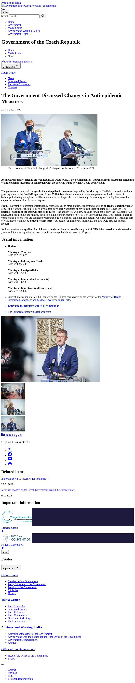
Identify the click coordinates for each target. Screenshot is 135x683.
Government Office (18, 33)
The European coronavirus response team (29, 311)
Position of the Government (22, 587)
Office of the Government (18, 649)
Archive (12, 642)
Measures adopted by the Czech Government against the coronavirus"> (38, 490)
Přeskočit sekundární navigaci (16, 61)
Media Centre (15, 27)
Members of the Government (23, 581)
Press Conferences (17, 615)
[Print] (10, 464)
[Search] (42, 16)
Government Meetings (19, 618)
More (5, 552)
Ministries (13, 590)
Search (4, 16)
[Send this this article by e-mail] (10, 460)
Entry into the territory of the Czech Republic (33, 305)
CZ (3, 8)
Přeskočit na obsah (11, 2)
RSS (10, 675)
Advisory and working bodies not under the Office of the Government (44, 636)
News (11, 78)
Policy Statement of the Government (27, 584)
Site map (12, 672)
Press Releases (15, 612)
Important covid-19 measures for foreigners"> (25, 478)
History (12, 593)
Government (14, 24)
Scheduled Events (17, 81)
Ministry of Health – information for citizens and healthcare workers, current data (65, 298)
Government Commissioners (23, 639)
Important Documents (19, 84)
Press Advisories (16, 606)
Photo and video (16, 621)
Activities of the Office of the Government (30, 633)
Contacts (12, 87)
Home (11, 22)
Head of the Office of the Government (28, 655)
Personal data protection (20, 678)
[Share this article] (10, 450)
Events (11, 658)
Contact (12, 669)
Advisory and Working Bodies (24, 30)
